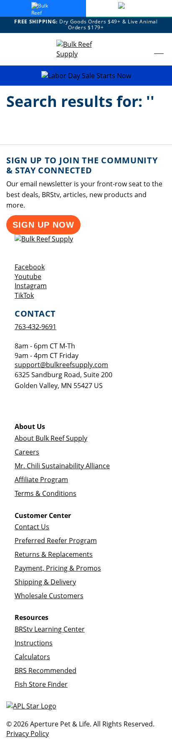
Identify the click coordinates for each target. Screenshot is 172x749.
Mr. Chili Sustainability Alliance (62, 465)
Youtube (28, 276)
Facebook (30, 267)
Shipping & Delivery (45, 582)
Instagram (31, 285)
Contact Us (32, 526)
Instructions (34, 642)
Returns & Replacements (54, 554)
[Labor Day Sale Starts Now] (86, 76)
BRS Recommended (45, 670)
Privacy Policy (27, 733)
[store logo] (81, 49)
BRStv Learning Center (50, 629)
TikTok (24, 295)
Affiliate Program (41, 479)
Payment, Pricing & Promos (58, 568)
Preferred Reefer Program (56, 540)
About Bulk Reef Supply (51, 438)
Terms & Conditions (45, 493)
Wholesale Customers (49, 595)
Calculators (32, 656)
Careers (27, 452)
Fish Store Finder (41, 684)
